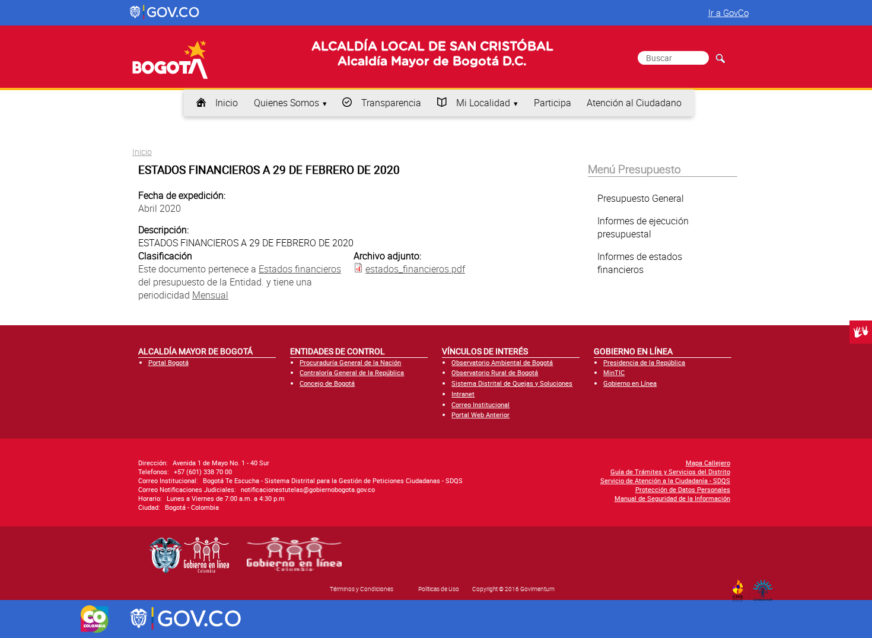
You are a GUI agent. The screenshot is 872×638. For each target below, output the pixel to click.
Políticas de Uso (438, 589)
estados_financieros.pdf (415, 268)
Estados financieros (300, 268)
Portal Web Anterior (480, 414)
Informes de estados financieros (639, 263)
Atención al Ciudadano (634, 102)
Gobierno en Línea (630, 383)
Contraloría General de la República (352, 372)
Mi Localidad (483, 102)
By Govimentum (765, 587)
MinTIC (614, 372)
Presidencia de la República (644, 362)
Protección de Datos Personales (682, 489)
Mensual (210, 294)
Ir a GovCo (728, 12)
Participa (552, 102)
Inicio (226, 102)
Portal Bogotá (168, 362)
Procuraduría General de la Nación (350, 362)
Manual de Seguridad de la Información (672, 498)
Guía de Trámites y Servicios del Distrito (670, 471)
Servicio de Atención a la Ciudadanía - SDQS (665, 480)
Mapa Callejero (708, 462)
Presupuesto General (640, 198)
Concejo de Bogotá (327, 383)
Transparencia (391, 102)
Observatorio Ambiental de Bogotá (502, 362)
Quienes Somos (286, 102)
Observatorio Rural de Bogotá (494, 372)
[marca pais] (94, 619)
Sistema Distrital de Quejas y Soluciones (511, 383)
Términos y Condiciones (361, 589)
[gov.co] (165, 12)
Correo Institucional (480, 404)
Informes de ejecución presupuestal (643, 227)
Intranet (463, 393)
